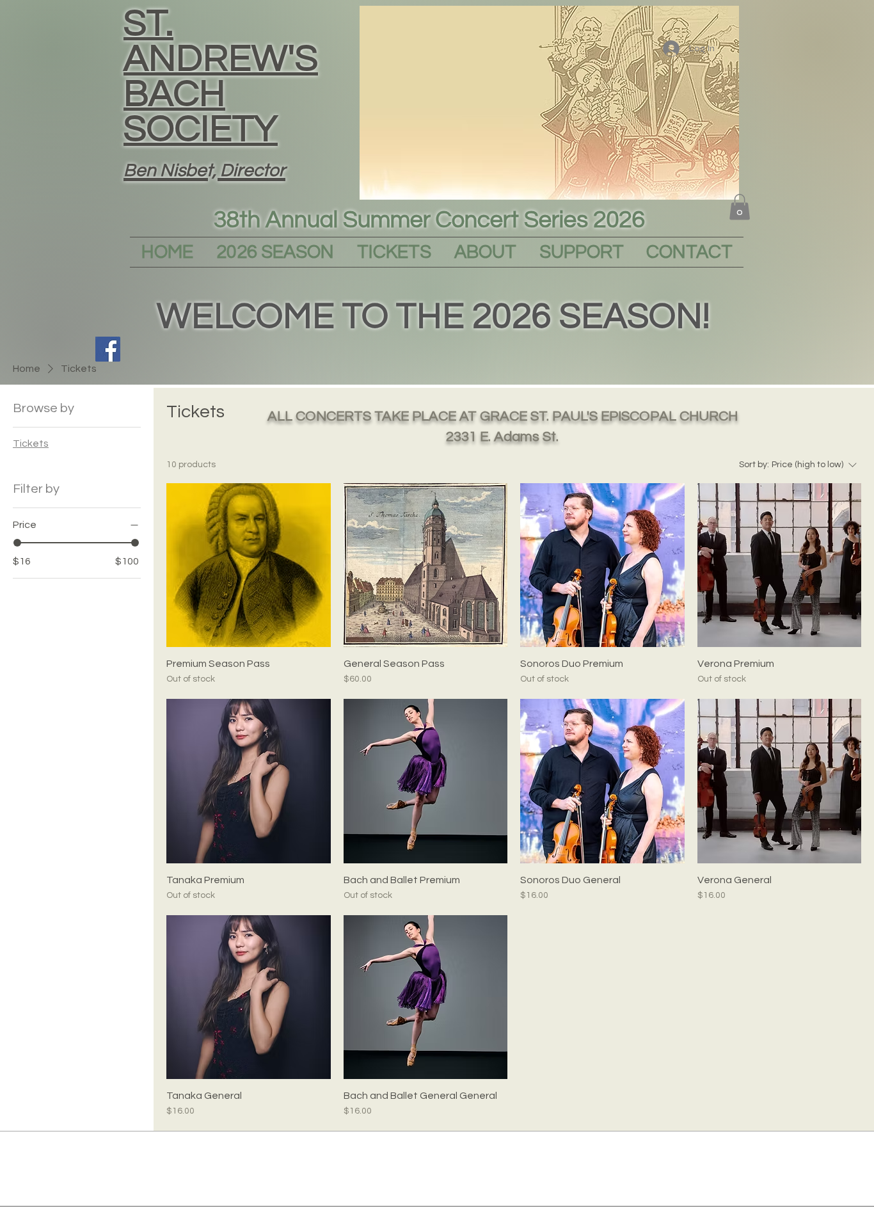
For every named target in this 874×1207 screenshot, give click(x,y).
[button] (740, 207)
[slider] (17, 542)
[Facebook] (107, 349)
